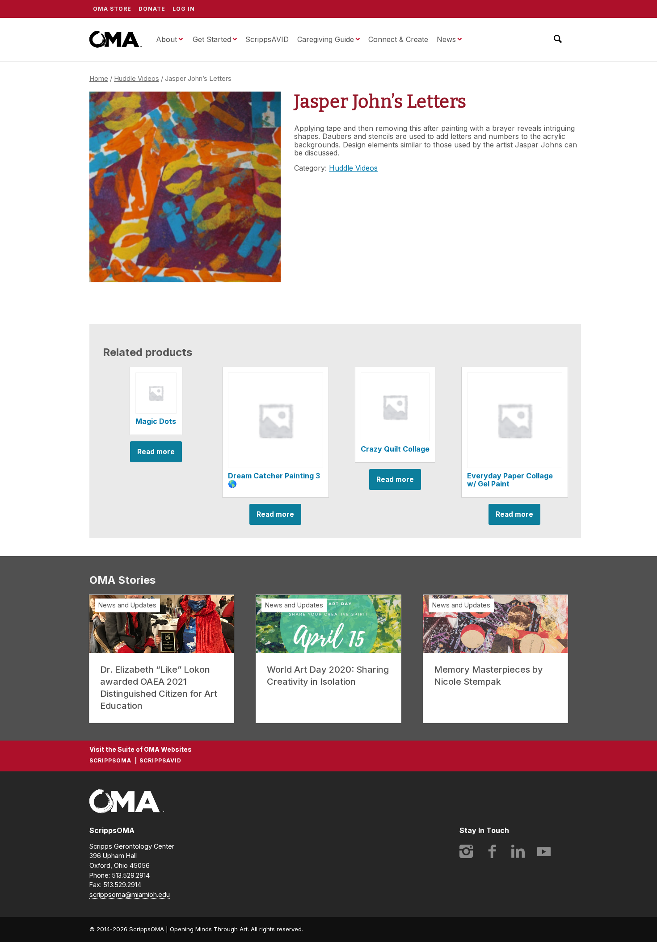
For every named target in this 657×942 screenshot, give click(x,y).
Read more (156, 452)
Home (98, 79)
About (166, 39)
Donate (152, 8)
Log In (184, 8)
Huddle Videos (136, 79)
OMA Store (112, 8)
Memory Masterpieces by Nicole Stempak (488, 675)
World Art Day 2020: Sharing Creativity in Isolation (328, 675)
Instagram (466, 851)
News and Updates (127, 605)
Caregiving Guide (325, 39)
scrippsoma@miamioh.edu (129, 894)
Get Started (212, 39)
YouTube (544, 851)
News (446, 39)
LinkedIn (518, 851)
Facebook (492, 851)
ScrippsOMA (115, 39)
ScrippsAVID (267, 39)
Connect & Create (398, 39)
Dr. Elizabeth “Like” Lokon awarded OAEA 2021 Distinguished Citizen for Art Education (158, 687)
